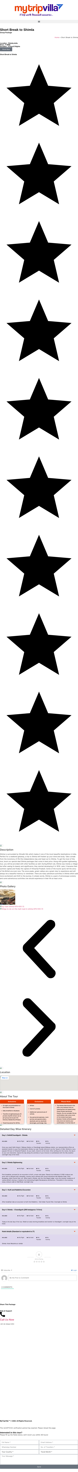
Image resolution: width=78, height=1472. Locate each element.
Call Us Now (7, 1319)
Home (57, 37)
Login (75, 1270)
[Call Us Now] (2, 1314)
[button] (39, 21)
